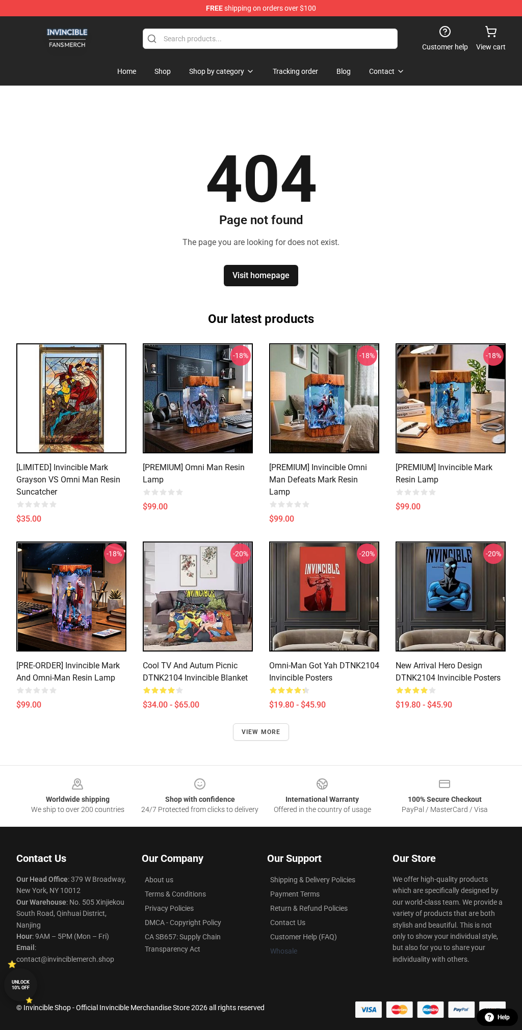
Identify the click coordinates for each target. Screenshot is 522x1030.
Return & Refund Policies (309, 908)
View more (261, 732)
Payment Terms (295, 894)
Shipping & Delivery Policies (312, 880)
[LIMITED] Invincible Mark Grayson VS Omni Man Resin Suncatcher (68, 480)
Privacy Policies (169, 908)
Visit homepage (261, 275)
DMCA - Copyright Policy (183, 922)
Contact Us (287, 922)
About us (159, 880)
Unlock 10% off (21, 985)
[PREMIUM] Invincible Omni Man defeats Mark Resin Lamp (318, 480)
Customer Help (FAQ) (303, 937)
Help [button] (504, 1017)
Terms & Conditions (175, 894)
